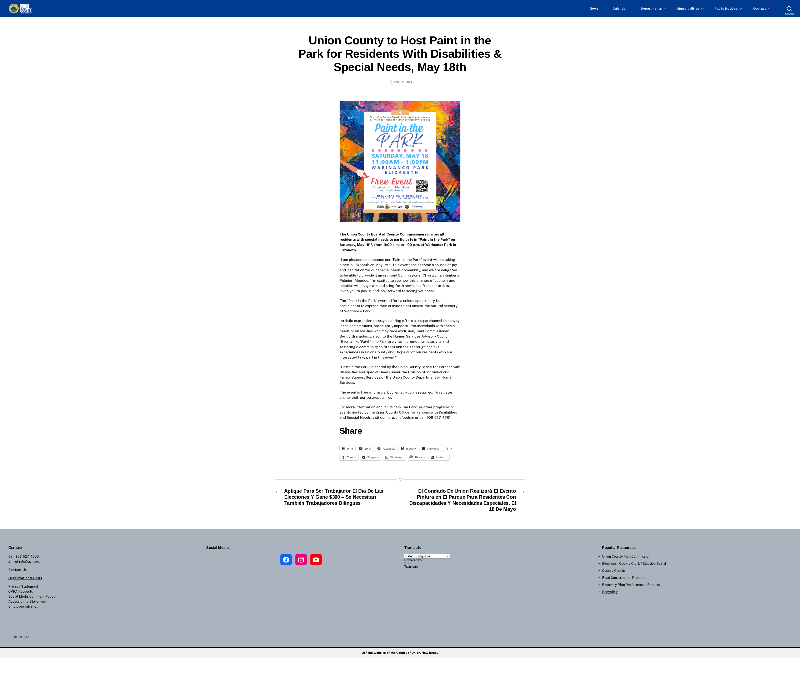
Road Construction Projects (623, 578)
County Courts (613, 571)
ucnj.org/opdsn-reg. (376, 397)
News (594, 8)
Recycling (610, 592)
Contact (759, 8)
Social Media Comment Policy (31, 596)
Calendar (620, 8)
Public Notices (726, 8)
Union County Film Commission (626, 556)
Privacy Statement (23, 586)
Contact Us (17, 570)
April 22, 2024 (403, 82)
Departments (651, 8)
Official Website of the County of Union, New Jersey (400, 652)
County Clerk (629, 564)
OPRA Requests (20, 591)
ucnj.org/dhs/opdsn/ (397, 417)
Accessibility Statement (27, 601)
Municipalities (688, 8)
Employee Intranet (23, 606)
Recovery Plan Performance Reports (631, 585)
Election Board (654, 564)
